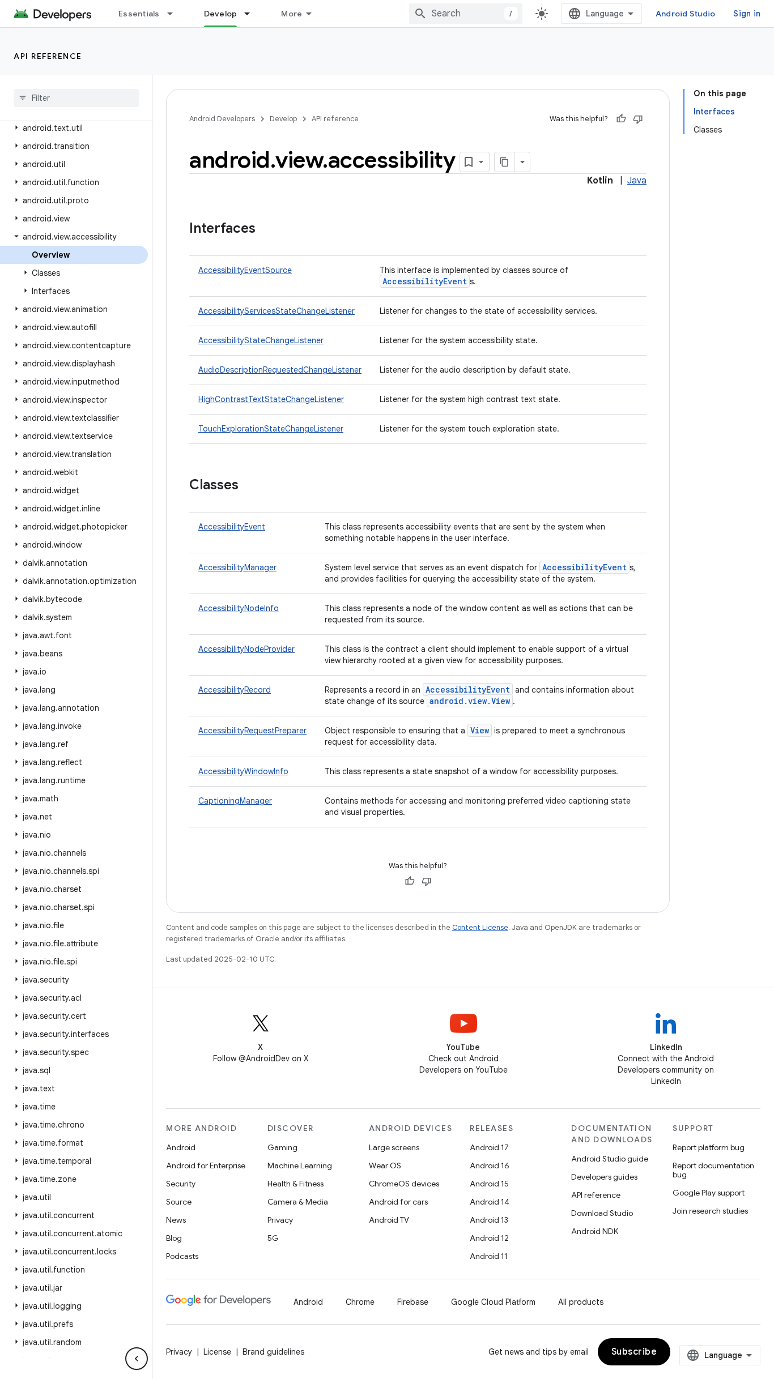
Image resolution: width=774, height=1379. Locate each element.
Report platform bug (709, 1147)
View (479, 730)
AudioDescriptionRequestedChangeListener (280, 370)
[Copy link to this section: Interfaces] (267, 229)
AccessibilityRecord (234, 690)
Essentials (139, 13)
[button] (74, 128)
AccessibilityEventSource (245, 270)
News (176, 1220)
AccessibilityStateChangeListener (261, 340)
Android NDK (594, 1231)
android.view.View (469, 700)
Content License (480, 927)
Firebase (412, 1302)
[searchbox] (76, 98)
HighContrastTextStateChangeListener (271, 399)
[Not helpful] (638, 118)
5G (273, 1238)
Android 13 (489, 1220)
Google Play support (709, 1193)
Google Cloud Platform (493, 1302)
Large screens (394, 1147)
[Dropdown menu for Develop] (252, 13)
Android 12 (489, 1238)
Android (180, 1147)
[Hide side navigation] (136, 1358)
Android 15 (489, 1184)
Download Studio (602, 1213)
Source (179, 1202)
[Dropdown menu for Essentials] (175, 13)
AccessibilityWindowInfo (243, 771)
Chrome (360, 1302)
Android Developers (222, 118)
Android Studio (686, 13)
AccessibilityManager (237, 567)
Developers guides (604, 1177)
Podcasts (182, 1256)
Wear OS (385, 1165)
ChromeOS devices (404, 1184)
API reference (48, 56)
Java (637, 180)
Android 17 (489, 1147)
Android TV (389, 1220)
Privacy (280, 1220)
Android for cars (398, 1202)
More (291, 13)
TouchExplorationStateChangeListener (270, 429)
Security (180, 1184)
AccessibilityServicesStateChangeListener (276, 311)
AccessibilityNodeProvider (246, 649)
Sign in (746, 13)
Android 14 (489, 1202)
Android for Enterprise (205, 1165)
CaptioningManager (235, 801)
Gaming (282, 1147)
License (217, 1351)
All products (580, 1302)
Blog (174, 1238)
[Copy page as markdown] (505, 162)
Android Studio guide (609, 1159)
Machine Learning (299, 1165)
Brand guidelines (273, 1351)
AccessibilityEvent (424, 281)
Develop (220, 13)
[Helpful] (621, 118)
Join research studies (710, 1211)
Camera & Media (297, 1202)
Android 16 (489, 1165)
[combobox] (465, 13)
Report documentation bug (713, 1170)
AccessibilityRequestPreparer (252, 730)
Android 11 (489, 1256)
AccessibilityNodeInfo (238, 608)
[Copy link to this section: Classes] (250, 486)
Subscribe (634, 1351)
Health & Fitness (295, 1184)
